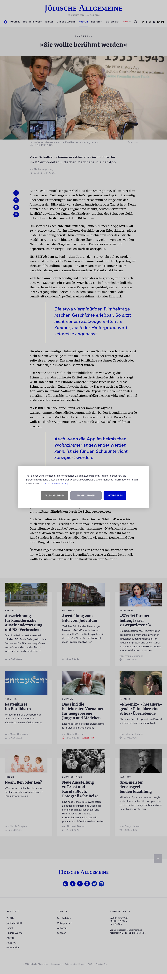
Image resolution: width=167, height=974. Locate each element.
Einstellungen (86, 495)
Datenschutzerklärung (55, 483)
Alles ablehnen (54, 495)
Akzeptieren (114, 495)
